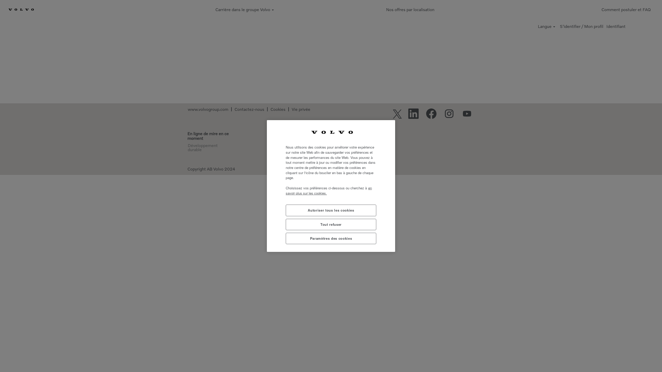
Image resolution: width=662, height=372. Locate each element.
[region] (331, 186)
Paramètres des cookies (331, 238)
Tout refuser (331, 224)
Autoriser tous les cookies (331, 210)
